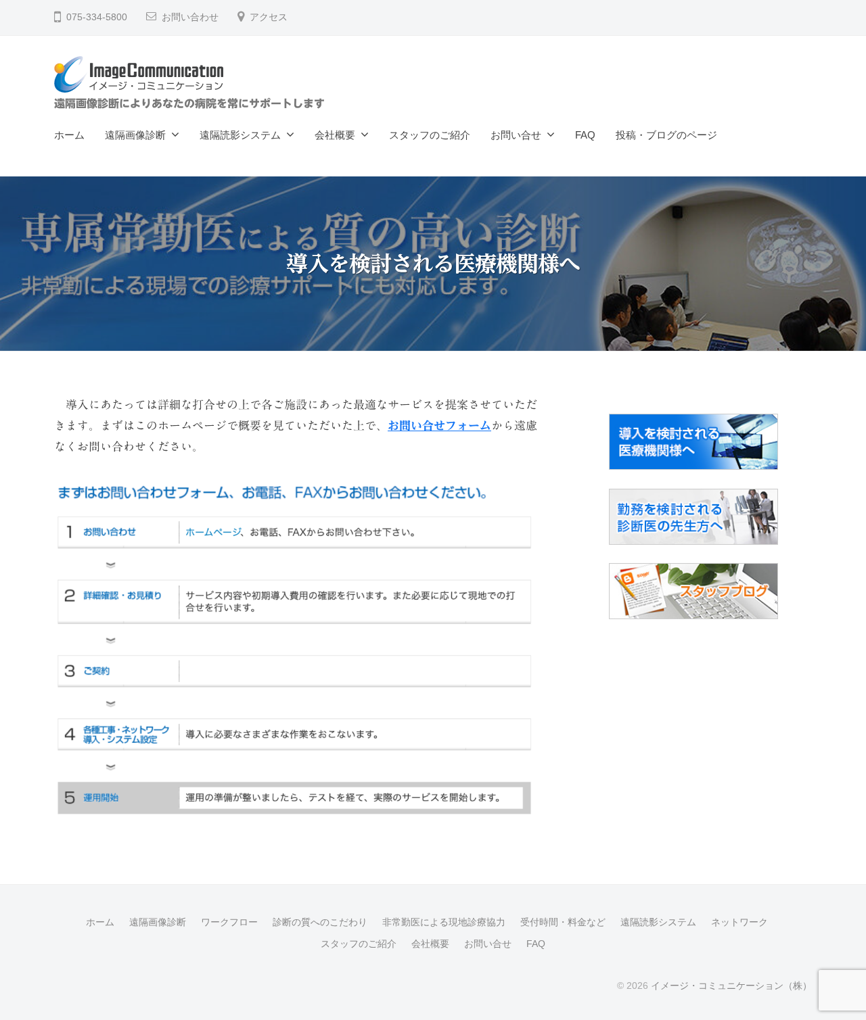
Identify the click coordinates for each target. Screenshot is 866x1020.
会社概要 (335, 135)
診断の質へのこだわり (320, 922)
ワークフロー (229, 922)
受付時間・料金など (563, 922)
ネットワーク (739, 922)
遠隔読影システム (240, 135)
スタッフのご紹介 (429, 135)
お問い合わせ (190, 17)
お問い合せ (516, 135)
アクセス (269, 17)
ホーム (69, 135)
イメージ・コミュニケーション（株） (731, 985)
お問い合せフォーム (439, 425)
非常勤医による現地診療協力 (443, 922)
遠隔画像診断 (135, 135)
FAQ (585, 135)
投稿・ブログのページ (666, 135)
